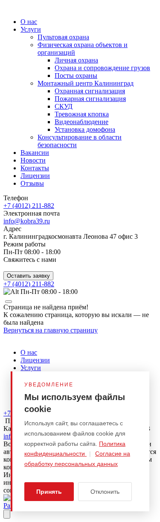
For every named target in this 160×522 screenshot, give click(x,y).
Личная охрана (76, 60)
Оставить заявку (28, 276)
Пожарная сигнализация (90, 98)
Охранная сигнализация (90, 91)
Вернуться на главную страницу (50, 330)
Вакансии (34, 152)
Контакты (34, 168)
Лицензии (35, 175)
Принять (49, 491)
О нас (28, 21)
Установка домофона (85, 129)
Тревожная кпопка (82, 114)
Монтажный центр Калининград (86, 83)
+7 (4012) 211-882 (28, 205)
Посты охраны (76, 75)
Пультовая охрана (63, 37)
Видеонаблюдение (81, 121)
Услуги (30, 29)
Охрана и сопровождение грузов (102, 67)
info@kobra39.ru (26, 221)
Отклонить (104, 491)
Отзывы (32, 183)
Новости (33, 160)
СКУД (64, 106)
